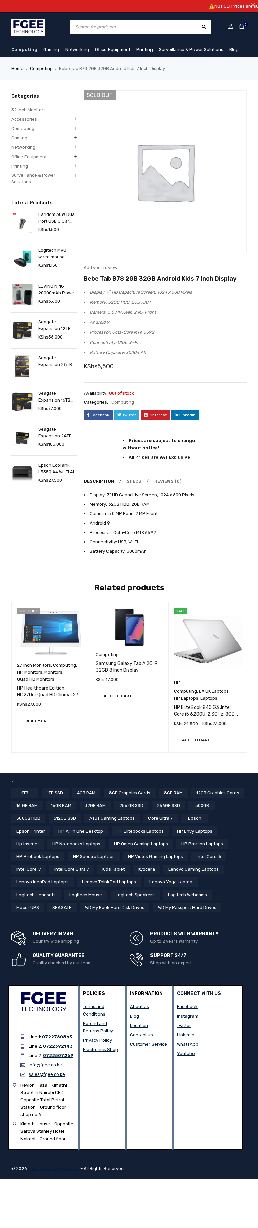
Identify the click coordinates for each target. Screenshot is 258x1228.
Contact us (141, 1034)
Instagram (187, 1016)
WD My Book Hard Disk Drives (114, 907)
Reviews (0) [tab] (168, 481)
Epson (194, 818)
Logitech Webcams (187, 894)
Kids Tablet (113, 869)
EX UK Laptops (214, 691)
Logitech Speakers (135, 894)
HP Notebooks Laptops (76, 843)
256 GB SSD (131, 805)
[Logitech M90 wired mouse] (22, 258)
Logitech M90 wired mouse (52, 253)
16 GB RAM (27, 805)
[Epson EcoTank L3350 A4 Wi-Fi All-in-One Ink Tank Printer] (22, 473)
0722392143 (58, 1046)
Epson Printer (30, 831)
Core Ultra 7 (160, 818)
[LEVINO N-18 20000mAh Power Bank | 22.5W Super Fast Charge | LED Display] (22, 294)
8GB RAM (173, 792)
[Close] (253, 5)
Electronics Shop (100, 1049)
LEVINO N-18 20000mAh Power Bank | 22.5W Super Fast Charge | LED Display (57, 290)
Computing (24, 49)
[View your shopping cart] (241, 26)
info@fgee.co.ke (45, 1064)
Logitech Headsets (36, 894)
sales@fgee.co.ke (47, 1074)
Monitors (53, 672)
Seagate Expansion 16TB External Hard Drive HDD (54, 397)
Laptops (208, 698)
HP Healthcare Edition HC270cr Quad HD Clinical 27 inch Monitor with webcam (47, 694)
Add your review (100, 267)
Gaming (51, 49)
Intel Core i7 (28, 869)
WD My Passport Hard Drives (187, 907)
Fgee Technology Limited (53, 1168)
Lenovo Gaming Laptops (193, 869)
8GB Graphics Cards (129, 792)
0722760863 (57, 1036)
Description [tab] (99, 481)
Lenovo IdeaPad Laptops (42, 881)
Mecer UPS (27, 907)
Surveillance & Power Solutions (191, 49)
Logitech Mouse (85, 894)
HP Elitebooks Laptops (140, 831)
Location (139, 1025)
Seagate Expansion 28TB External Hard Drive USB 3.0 (55, 361)
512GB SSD (65, 818)
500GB (202, 805)
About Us (139, 1006)
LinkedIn (186, 1034)
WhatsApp (187, 1044)
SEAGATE (62, 907)
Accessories (24, 119)
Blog (234, 49)
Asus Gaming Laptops (112, 818)
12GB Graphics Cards (217, 792)
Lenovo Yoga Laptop (170, 881)
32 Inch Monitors (28, 109)
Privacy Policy (97, 1040)
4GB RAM (86, 792)
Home (17, 68)
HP (177, 682)
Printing (144, 49)
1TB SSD (55, 792)
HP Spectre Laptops (94, 856)
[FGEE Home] (28, 22)
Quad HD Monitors (35, 679)
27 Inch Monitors (34, 665)
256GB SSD (168, 805)
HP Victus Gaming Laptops (155, 856)
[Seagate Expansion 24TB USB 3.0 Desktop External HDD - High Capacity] (22, 437)
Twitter (184, 1025)
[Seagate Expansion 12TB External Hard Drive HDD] (22, 330)
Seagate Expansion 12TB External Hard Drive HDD (54, 325)
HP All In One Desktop (80, 831)
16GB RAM (61, 805)
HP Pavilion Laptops (202, 843)
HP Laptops (186, 698)
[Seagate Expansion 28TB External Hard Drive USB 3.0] (22, 366)
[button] (118, 696)
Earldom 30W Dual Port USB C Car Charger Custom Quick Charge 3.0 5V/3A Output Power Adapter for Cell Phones (57, 218)
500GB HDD (28, 818)
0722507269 (58, 1055)
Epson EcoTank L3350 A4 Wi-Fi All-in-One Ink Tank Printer (57, 469)
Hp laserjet (27, 843)
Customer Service (148, 1044)
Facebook (187, 1006)
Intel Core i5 (209, 856)
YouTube (186, 1053)
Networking (77, 49)
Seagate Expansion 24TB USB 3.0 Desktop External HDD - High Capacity (55, 433)
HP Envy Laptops (194, 831)
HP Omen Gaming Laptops (141, 843)
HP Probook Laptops (37, 856)
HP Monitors (29, 672)
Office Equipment (112, 49)
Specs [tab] (134, 481)
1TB (25, 792)
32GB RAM (95, 805)
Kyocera (146, 869)
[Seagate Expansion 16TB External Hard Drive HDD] (22, 402)
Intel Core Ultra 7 (71, 869)
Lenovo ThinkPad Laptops (109, 881)
